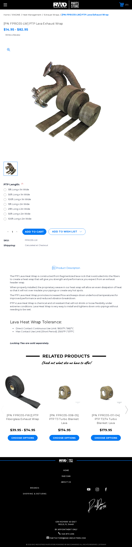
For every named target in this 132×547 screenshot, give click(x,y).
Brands (34, 488)
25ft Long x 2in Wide (19, 208)
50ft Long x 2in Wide (19, 213)
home (66, 470)
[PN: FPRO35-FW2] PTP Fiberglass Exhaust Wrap (22, 417)
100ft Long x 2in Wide (19, 218)
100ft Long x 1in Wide (19, 199)
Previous (2, 409)
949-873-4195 (68, 534)
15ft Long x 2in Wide (19, 204)
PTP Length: (13, 184)
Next (126, 409)
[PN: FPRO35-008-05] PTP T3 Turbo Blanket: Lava (64, 419)
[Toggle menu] (16, 4)
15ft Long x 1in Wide (18, 189)
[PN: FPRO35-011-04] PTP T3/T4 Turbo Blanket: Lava (106, 419)
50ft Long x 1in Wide (19, 194)
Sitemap (102, 544)
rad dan (66, 476)
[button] (97, 506)
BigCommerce (73, 544)
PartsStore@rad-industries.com (68, 538)
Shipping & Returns (35, 494)
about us (66, 482)
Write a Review (12, 35)
